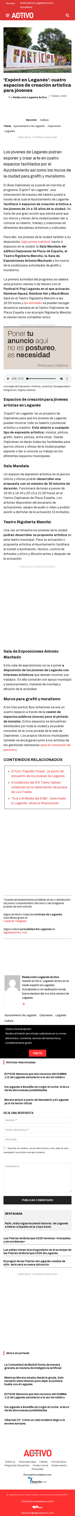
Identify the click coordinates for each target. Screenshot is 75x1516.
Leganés (10, 131)
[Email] (41, 106)
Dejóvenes (54, 126)
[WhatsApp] (33, 106)
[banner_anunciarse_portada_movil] (37, 348)
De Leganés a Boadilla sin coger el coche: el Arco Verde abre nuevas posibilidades (36, 1409)
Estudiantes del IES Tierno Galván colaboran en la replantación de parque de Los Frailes (39, 787)
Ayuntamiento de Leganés (29, 126)
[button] (67, 15)
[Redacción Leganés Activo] (12, 991)
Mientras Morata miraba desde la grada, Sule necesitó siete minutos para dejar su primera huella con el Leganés (33, 1381)
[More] (57, 106)
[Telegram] (49, 106)
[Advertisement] (37, 606)
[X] (25, 106)
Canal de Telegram (15, 921)
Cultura (44, 120)
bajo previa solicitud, (36, 242)
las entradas (33, 303)
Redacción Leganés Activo (30, 97)
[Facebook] (17, 106)
